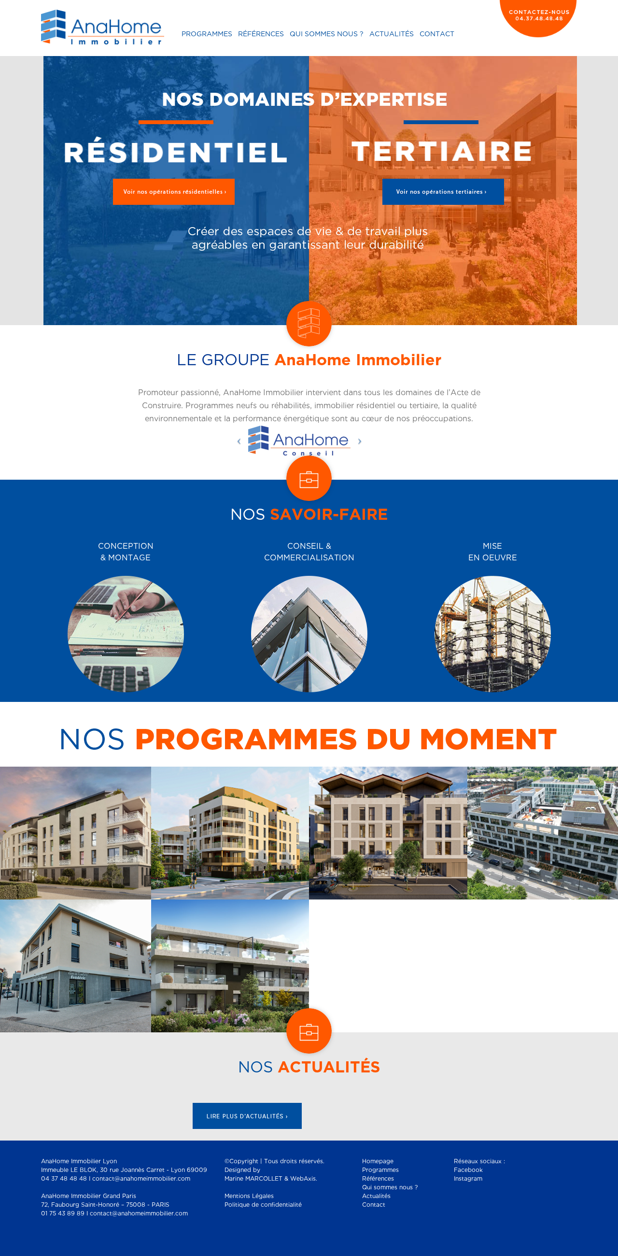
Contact (437, 34)
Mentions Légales (249, 1196)
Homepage (377, 1161)
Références (261, 34)
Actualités (391, 34)
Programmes (207, 34)
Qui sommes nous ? (327, 34)
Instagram (468, 1179)
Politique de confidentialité (263, 1205)
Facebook (468, 1170)
